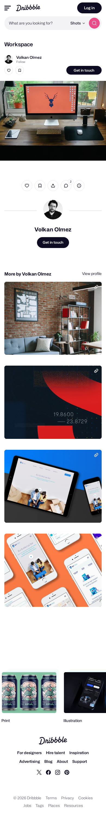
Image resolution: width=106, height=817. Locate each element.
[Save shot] (19, 70)
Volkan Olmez (29, 57)
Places (54, 805)
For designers (29, 752)
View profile (92, 273)
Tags (40, 805)
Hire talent (55, 752)
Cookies (85, 797)
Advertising (29, 761)
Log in (89, 7)
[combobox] (36, 23)
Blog (48, 761)
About (62, 761)
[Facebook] (48, 772)
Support (79, 761)
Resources (73, 805)
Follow (20, 62)
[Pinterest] (66, 772)
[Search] (94, 23)
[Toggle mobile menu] (8, 8)
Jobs (27, 805)
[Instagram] (57, 772)
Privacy (67, 797)
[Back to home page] (28, 7)
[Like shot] (8, 70)
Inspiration (79, 752)
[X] (39, 772)
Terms (51, 797)
